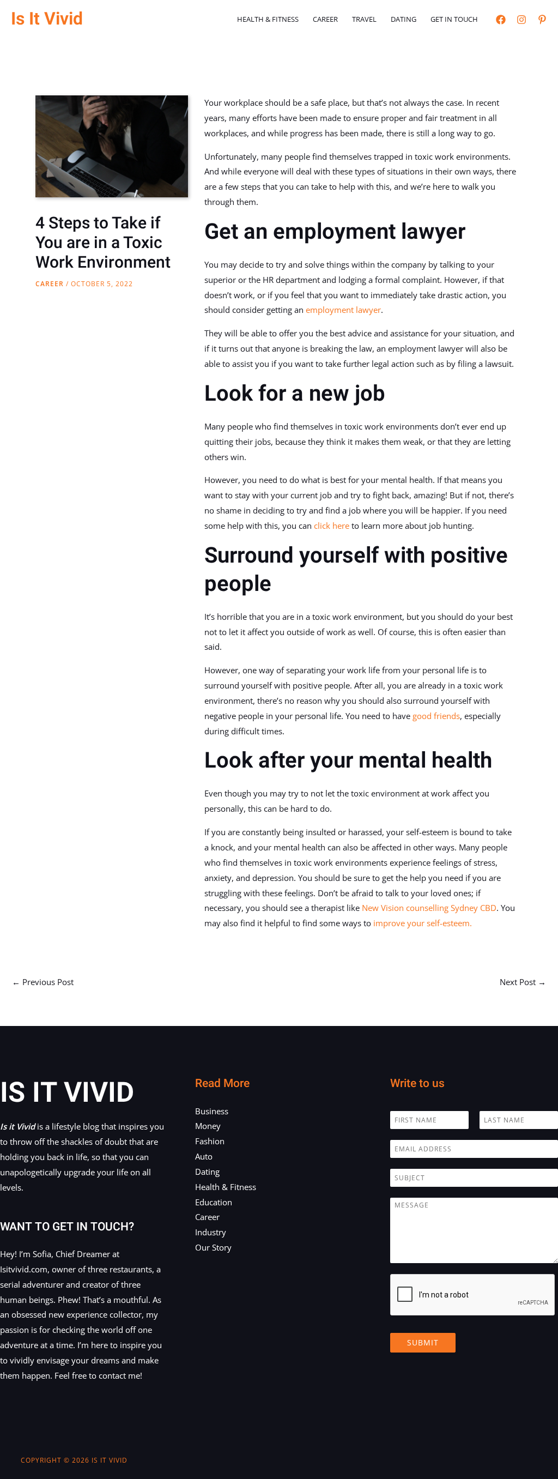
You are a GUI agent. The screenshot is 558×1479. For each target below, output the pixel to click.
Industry (210, 1232)
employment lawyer (343, 309)
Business (211, 1111)
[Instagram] (521, 20)
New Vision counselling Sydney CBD (429, 907)
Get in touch (454, 19)
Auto (204, 1156)
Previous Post (43, 981)
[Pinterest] (542, 20)
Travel (364, 19)
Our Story (213, 1247)
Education (213, 1202)
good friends (436, 715)
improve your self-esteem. (422, 922)
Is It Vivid (47, 19)
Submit (423, 1342)
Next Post (523, 981)
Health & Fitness (268, 19)
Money (208, 1125)
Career (325, 19)
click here (331, 525)
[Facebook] (501, 20)
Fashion (210, 1141)
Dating (403, 19)
